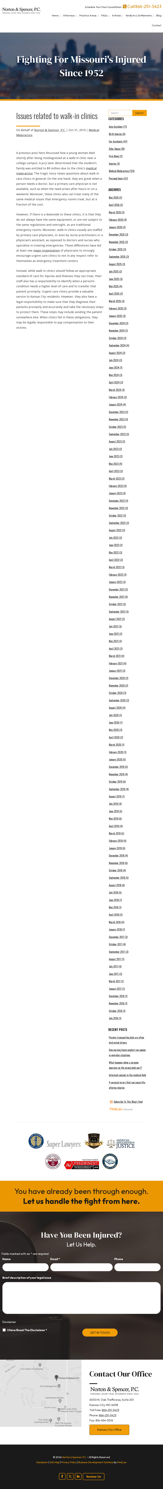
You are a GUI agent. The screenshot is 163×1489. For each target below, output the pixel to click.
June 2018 (114, 900)
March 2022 (115, 567)
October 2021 (115, 604)
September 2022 (117, 523)
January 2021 (115, 671)
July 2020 (114, 715)
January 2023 (115, 493)
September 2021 (117, 612)
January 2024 (115, 404)
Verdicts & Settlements (138, 15)
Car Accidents (116, 141)
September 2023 (117, 434)
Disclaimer (9, 1322)
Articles (116, 15)
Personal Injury (116, 178)
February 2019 (116, 841)
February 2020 (116, 752)
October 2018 (115, 870)
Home (55, 15)
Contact (156, 25)
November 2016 (116, 1003)
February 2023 (116, 486)
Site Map (54, 1462)
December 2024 (117, 323)
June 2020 (114, 722)
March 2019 (115, 833)
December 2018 (116, 855)
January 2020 (115, 759)
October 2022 (116, 515)
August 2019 (115, 796)
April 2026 (114, 205)
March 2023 (115, 479)
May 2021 (113, 641)
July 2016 (113, 1018)
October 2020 (116, 693)
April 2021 (114, 649)
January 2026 (115, 227)
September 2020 (117, 700)
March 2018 (115, 922)
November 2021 (116, 597)
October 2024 (116, 338)
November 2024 (117, 330)
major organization (46, 250)
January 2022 (115, 582)
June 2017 (114, 974)
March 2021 (115, 656)
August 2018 (115, 885)
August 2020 (115, 708)
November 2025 (116, 242)
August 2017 (115, 959)
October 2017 (115, 944)
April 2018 (114, 915)
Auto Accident (116, 127)
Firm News (114, 156)
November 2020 (117, 685)
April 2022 (114, 560)
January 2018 (115, 929)
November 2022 (116, 508)
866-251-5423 (148, 6)
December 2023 (117, 412)
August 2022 (115, 530)
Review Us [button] (93, 1476)
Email (55, 1259)
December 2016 (116, 996)
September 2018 (117, 878)
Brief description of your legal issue (26, 1277)
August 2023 (115, 441)
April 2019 (114, 826)
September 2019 (117, 789)
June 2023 (114, 456)
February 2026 (116, 220)
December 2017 (116, 937)
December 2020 (117, 678)
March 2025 (115, 301)
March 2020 (115, 745)
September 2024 (117, 345)
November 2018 (116, 863)
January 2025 (115, 316)
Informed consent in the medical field (127, 1075)
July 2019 (113, 804)
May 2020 (114, 730)
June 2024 (114, 367)
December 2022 (117, 501)
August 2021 (115, 619)
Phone (118, 1259)
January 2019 (115, 848)
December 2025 (117, 234)
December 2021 (116, 589)
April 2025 (114, 294)
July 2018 (113, 892)
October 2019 (115, 782)
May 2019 (113, 818)
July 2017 (113, 966)
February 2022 (116, 575)
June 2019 (114, 811)
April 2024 (114, 382)
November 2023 (116, 419)
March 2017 (114, 981)
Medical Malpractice (119, 171)
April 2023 (114, 471)
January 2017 (115, 989)
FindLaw (122, 1462)
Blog (158, 15)
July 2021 (113, 626)
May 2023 (114, 464)
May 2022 (114, 552)
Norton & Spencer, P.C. (49, 130)
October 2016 (115, 1011)
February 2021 (116, 663)
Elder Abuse (114, 149)
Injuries (112, 164)
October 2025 (116, 249)
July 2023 (113, 449)
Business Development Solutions (95, 1462)
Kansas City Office (109, 1429)
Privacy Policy (68, 1462)
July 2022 (113, 538)
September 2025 (117, 257)
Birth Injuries (115, 134)
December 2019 (116, 767)
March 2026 (115, 212)
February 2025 (116, 308)
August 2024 (115, 353)
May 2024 (114, 375)
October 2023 (116, 427)
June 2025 (114, 279)
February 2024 (116, 397)
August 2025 (115, 264)
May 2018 (113, 907)
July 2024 (114, 360)
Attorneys (69, 15)
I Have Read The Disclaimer (27, 1330)
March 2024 (115, 390)
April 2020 (114, 737)
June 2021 (114, 634)
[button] (160, 1466)
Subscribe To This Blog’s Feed (128, 1102)
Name (6, 1259)
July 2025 (113, 271)
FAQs (104, 15)
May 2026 (114, 197)
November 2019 (116, 774)
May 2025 (114, 286)
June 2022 (114, 545)
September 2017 (117, 952)
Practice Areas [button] (88, 15)
